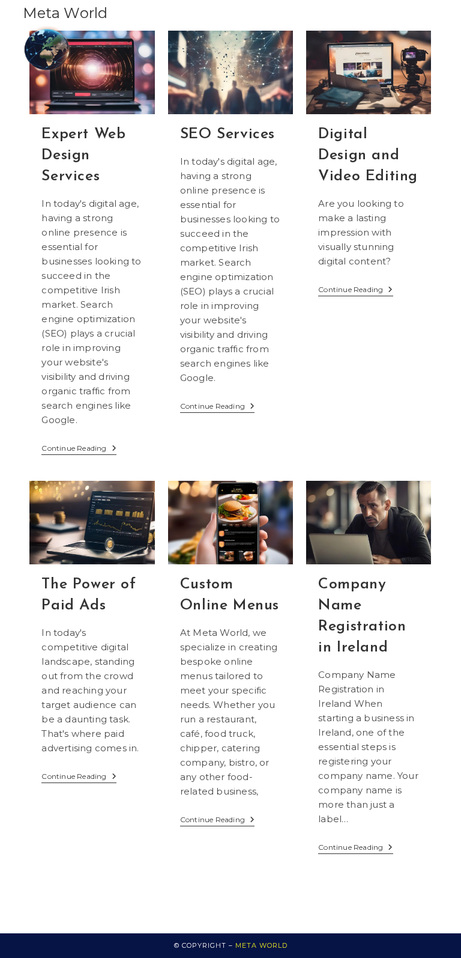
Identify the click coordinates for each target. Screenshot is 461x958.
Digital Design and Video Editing (368, 155)
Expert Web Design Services (83, 155)
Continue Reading (78, 448)
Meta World (65, 13)
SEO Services (227, 134)
